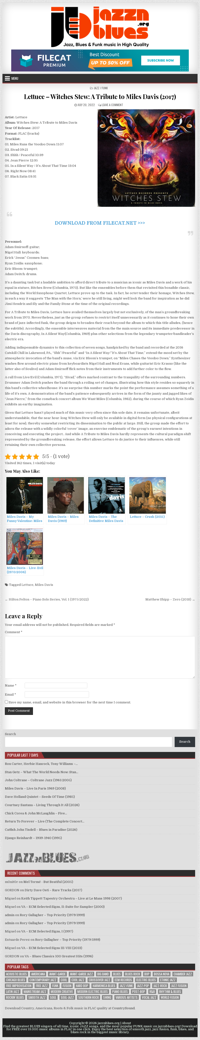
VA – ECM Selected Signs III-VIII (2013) (51, 948)
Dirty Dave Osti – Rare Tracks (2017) (53, 890)
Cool (64, 980)
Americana (38, 974)
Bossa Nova (161, 974)
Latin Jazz (12, 991)
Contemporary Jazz (43, 980)
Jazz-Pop (143, 985)
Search (10, 734)
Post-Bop (138, 991)
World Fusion (170, 997)
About (126, 1023)
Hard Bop (82, 985)
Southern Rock (88, 997)
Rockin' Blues (15, 997)
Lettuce (27, 585)
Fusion (67, 985)
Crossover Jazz (99, 980)
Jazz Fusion (179, 985)
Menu (14, 78)
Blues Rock (132, 974)
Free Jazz (42, 985)
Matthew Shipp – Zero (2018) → (170, 599)
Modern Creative (62, 991)
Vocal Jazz (149, 997)
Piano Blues (120, 991)
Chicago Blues (15, 980)
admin (9, 915)
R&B (152, 991)
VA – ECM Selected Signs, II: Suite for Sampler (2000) (63, 907)
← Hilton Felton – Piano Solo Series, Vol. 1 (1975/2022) (47, 599)
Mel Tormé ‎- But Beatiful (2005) (48, 882)
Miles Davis (44, 585)
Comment (13, 632)
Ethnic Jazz (168, 980)
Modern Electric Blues (92, 991)
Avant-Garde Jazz (81, 974)
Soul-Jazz (67, 997)
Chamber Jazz (183, 974)
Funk (55, 985)
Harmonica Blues (104, 985)
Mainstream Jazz (35, 991)
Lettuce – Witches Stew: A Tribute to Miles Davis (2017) (100, 96)
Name (11, 685)
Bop (147, 974)
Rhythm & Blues (170, 991)
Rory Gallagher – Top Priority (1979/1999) (52, 915)
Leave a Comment (112, 105)
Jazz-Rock (160, 985)
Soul (53, 997)
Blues (117, 974)
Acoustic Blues (16, 974)
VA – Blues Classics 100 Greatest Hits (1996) (59, 956)
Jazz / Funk (101, 88)
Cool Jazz (77, 980)
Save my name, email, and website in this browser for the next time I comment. (70, 702)
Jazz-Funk (126, 985)
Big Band (103, 974)
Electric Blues (146, 980)
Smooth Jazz (37, 997)
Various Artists (127, 997)
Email (10, 694)
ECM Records (123, 980)
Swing (107, 997)
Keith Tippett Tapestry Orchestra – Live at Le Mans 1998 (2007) (71, 898)
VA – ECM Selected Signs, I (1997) (47, 931)
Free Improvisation (18, 985)
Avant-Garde (57, 974)
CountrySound (123, 1008)
